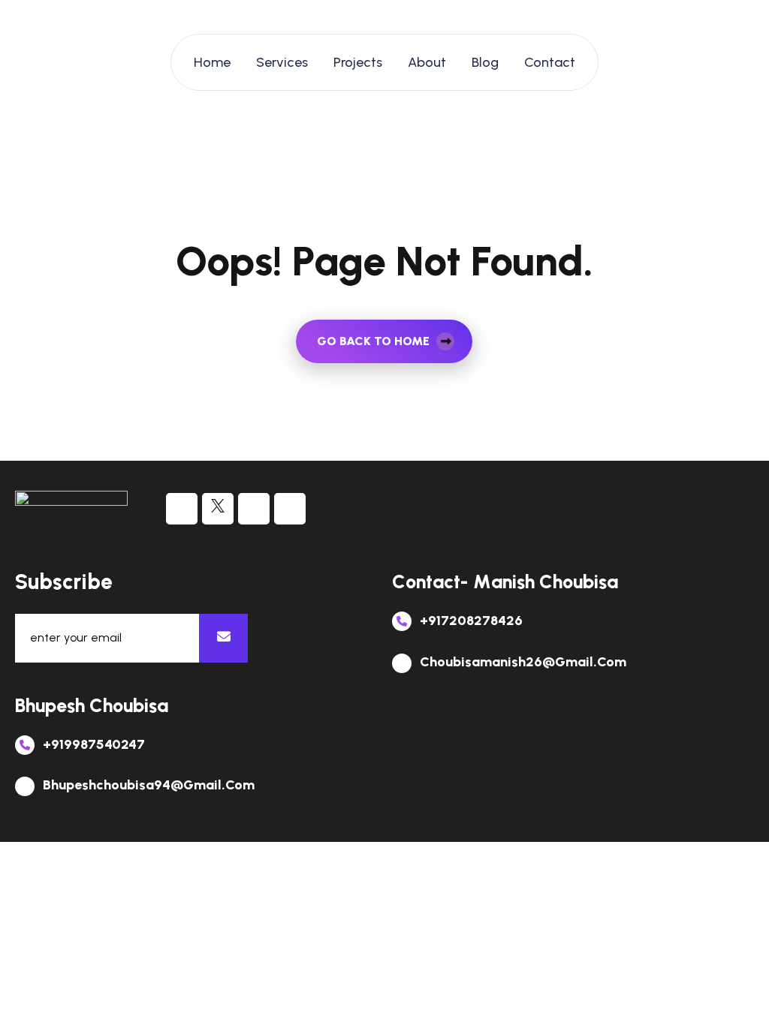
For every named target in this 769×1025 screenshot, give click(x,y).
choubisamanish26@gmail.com (521, 662)
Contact (549, 62)
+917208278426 (470, 620)
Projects (357, 62)
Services (282, 62)
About (427, 62)
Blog (485, 62)
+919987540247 (92, 744)
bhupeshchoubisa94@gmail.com (147, 785)
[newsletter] (223, 638)
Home (212, 62)
